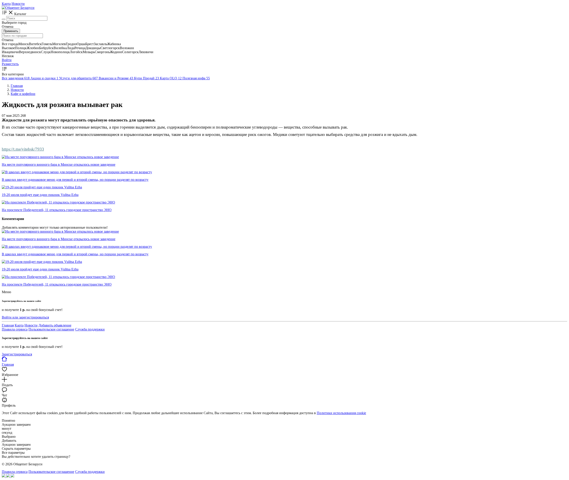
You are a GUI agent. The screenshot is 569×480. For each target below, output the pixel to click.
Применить (11, 31)
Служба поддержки (90, 329)
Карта (6, 4)
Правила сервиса (15, 329)
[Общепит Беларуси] (18, 8)
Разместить (10, 64)
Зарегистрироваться (17, 354)
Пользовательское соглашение (51, 329)
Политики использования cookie (341, 413)
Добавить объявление (54, 325)
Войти (7, 60)
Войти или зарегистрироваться (25, 317)
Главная (8, 325)
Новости (18, 4)
